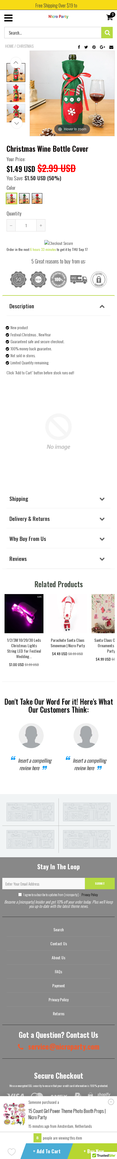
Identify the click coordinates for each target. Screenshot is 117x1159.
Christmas (25, 46)
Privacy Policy (89, 894)
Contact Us (58, 943)
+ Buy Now (93, 1151)
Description (21, 306)
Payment (58, 985)
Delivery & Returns (29, 518)
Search (58, 929)
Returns (58, 1013)
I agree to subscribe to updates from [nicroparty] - (60, 894)
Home (9, 46)
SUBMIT (100, 883)
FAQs (58, 971)
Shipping (18, 498)
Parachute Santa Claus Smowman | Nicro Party (68, 642)
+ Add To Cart (46, 1151)
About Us (58, 957)
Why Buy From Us (27, 538)
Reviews (18, 558)
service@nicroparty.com (62, 1046)
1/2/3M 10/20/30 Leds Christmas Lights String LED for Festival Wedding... (24, 648)
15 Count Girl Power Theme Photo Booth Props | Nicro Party (67, 1114)
